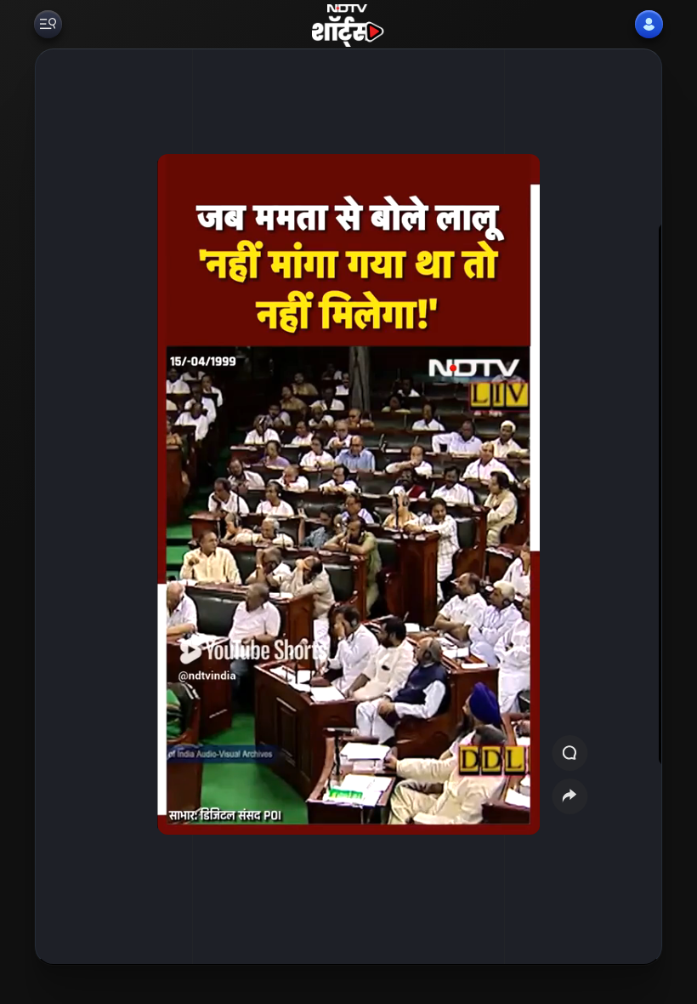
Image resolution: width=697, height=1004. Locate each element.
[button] (623, 506)
